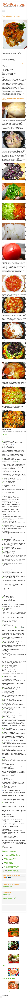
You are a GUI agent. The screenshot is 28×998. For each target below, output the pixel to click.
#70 (2, 530)
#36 (2, 709)
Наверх (25, 994)
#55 (2, 621)
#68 (2, 542)
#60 (2, 595)
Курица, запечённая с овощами (11, 867)
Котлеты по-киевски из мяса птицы (11, 866)
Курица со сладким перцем (7, 938)
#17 (2, 835)
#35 (2, 712)
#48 (2, 651)
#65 (2, 553)
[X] (8, 877)
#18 (2, 828)
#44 (2, 679)
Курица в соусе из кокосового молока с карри (14, 857)
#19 (2, 821)
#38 (2, 699)
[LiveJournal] (10, 877)
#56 (2, 608)
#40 (2, 693)
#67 (2, 547)
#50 (2, 642)
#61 (2, 587)
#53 (2, 629)
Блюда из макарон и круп (8, 899)
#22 (2, 802)
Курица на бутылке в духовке (10, 858)
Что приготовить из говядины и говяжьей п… (12, 951)
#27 (2, 768)
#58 (2, 600)
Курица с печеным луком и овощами (12, 855)
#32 (2, 732)
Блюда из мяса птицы (8, 895)
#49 (2, 648)
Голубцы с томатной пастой (8, 978)
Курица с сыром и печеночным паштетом (13, 861)
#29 (2, 759)
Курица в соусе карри (8, 863)
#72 (2, 519)
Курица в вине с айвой (9, 859)
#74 (2, 492)
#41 (2, 691)
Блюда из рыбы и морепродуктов (10, 897)
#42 (2, 688)
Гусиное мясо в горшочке (7, 991)
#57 (2, 603)
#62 (2, 577)
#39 (2, 696)
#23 (2, 789)
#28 (2, 764)
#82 (2, 449)
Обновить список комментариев (9, 851)
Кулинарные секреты (7, 886)
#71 (2, 525)
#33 (2, 728)
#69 (2, 539)
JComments (14, 854)
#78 (2, 473)
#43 (2, 685)
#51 (2, 638)
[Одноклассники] (5, 877)
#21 (2, 809)
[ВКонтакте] (3, 877)
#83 (2, 446)
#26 (2, 777)
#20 (2, 816)
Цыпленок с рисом (8, 862)
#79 (2, 470)
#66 (2, 551)
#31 (2, 742)
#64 (2, 563)
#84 (2, 441)
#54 (2, 625)
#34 (2, 717)
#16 (2, 837)
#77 (2, 478)
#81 (2, 458)
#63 (2, 571)
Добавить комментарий (7, 853)
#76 (2, 482)
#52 (2, 636)
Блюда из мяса (6, 894)
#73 (2, 496)
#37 (2, 703)
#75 (2, 485)
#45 (2, 676)
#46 (2, 671)
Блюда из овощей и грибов (9, 898)
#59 (2, 597)
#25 (2, 779)
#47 (2, 666)
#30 (2, 749)
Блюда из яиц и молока (8, 901)
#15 (2, 847)
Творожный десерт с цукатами (8, 925)
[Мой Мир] (6, 877)
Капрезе (3, 965)
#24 (2, 786)
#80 (2, 463)
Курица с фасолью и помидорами (11, 865)
